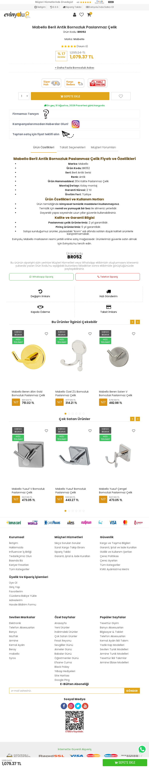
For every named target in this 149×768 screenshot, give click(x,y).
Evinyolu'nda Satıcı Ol (101, 7)
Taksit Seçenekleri (72, 147)
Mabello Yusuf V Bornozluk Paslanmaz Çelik (28, 490)
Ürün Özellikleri (43, 147)
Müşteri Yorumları (103, 147)
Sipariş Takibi (73, 7)
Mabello (78, 39)
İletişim (41, 7)
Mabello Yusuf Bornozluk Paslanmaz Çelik (71, 490)
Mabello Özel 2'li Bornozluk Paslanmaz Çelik (72, 393)
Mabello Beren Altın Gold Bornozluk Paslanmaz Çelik (28, 393)
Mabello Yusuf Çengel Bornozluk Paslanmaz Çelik (115, 490)
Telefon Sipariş (109, 276)
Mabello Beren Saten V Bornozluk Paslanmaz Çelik (115, 393)
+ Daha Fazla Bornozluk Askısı (74, 68)
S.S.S (55, 7)
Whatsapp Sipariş (42, 276)
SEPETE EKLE (71, 96)
